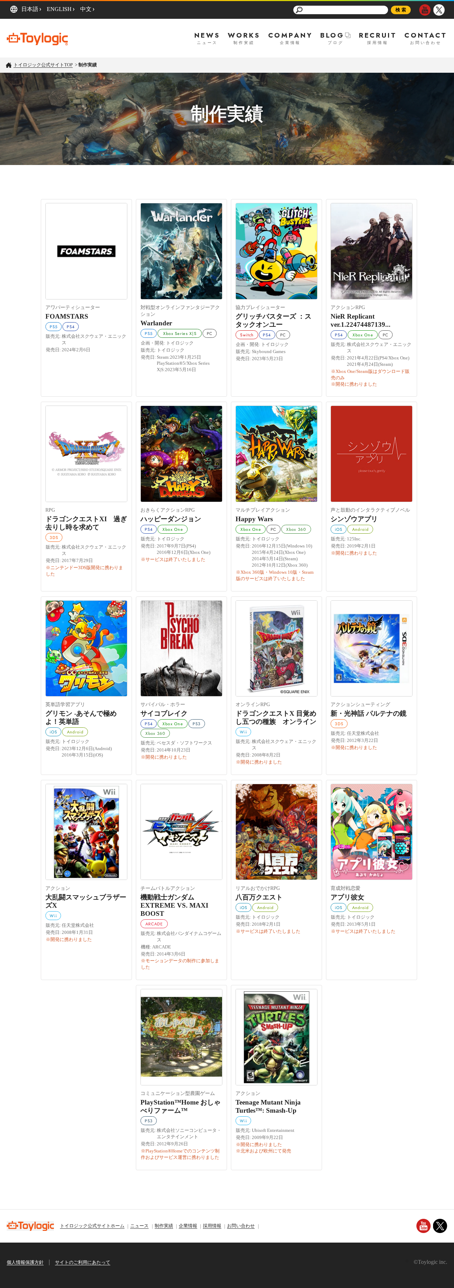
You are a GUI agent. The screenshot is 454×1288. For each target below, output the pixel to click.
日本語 (29, 9)
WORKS (244, 35)
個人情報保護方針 (25, 1262)
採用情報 (212, 1225)
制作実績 (164, 1225)
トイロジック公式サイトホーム (92, 1225)
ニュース (139, 1225)
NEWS (207, 35)
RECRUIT (378, 35)
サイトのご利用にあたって (82, 1262)
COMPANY (290, 35)
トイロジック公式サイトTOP (43, 64)
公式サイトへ (86, 246)
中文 (86, 9)
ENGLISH (59, 9)
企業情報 (188, 1225)
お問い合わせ (241, 1225)
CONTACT (425, 35)
